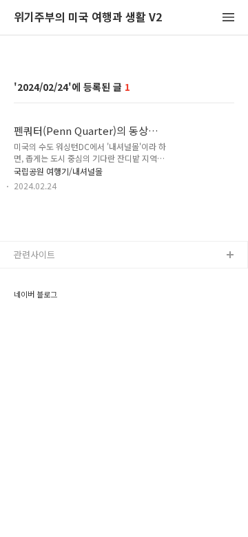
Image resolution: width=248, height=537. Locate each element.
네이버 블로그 (35, 294)
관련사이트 (34, 254)
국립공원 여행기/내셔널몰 (58, 171)
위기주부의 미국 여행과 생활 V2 (88, 17)
